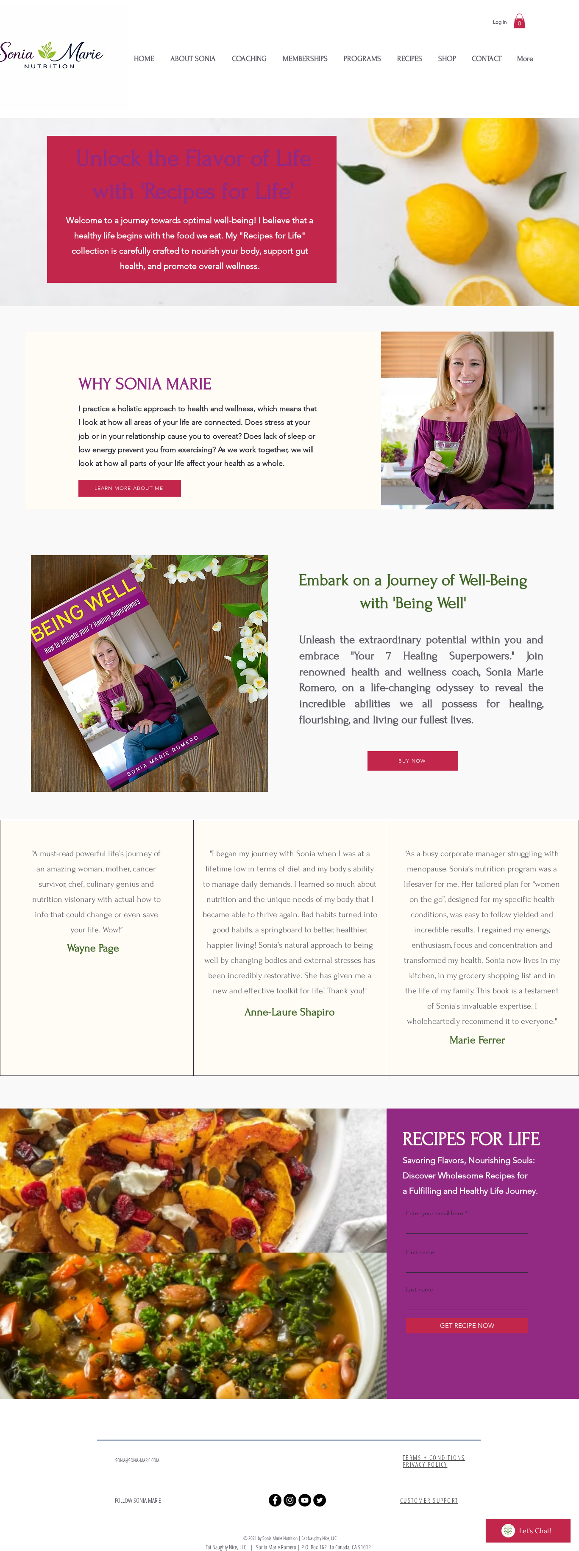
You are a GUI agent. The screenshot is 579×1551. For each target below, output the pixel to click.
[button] (519, 21)
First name (420, 1252)
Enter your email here (434, 1213)
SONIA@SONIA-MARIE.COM (137, 1460)
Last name (419, 1289)
